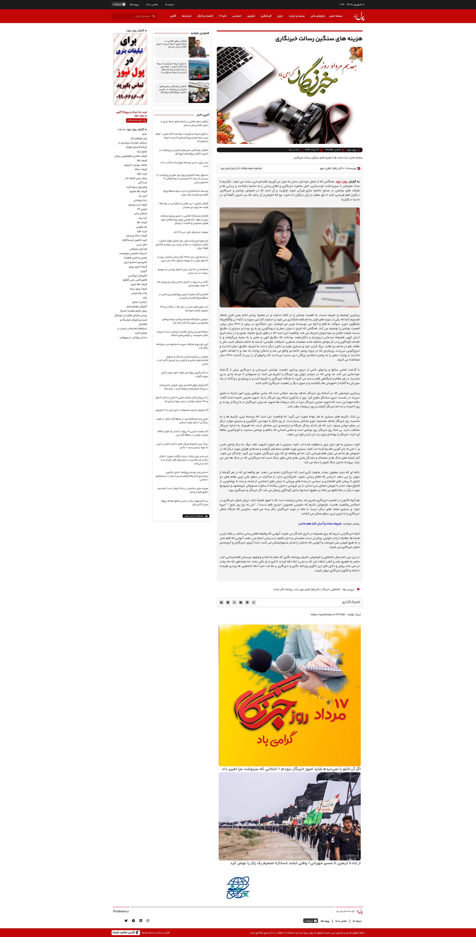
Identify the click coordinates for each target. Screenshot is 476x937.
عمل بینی (141, 245)
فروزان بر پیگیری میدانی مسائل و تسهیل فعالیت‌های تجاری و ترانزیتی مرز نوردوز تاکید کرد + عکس (182, 360)
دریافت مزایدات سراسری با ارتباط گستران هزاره (132, 145)
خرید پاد (142, 196)
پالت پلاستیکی (139, 293)
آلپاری (144, 271)
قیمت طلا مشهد (138, 191)
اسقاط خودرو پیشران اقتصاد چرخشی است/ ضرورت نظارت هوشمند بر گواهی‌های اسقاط (182, 333)
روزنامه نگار (286, 589)
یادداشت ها (340, 158)
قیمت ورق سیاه (138, 289)
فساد (276, 589)
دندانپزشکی (140, 200)
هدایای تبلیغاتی (138, 249)
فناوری (251, 16)
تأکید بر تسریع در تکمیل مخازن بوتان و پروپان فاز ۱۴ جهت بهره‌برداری (182, 284)
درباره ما (169, 5)
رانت (296, 589)
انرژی (280, 16)
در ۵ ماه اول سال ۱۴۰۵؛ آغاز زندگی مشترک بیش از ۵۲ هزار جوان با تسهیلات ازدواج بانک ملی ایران (182, 259)
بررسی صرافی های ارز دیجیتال (130, 315)
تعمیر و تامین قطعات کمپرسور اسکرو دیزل (135, 260)
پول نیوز (342, 181)
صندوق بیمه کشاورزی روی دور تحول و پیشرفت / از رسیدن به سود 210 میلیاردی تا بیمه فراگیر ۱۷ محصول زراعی (182, 178)
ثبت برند (142, 218)
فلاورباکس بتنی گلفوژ (135, 280)
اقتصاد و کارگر (205, 16)
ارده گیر (142, 183)
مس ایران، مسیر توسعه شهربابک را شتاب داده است (184, 164)
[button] (253, 602)
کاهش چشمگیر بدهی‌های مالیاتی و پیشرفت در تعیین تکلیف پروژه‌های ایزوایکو (173, 89)
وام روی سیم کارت (136, 187)
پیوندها (134, 5)
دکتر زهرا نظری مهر (332, 168)
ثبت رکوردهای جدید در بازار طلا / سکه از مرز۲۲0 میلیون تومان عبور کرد (184, 309)
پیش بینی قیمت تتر (136, 178)
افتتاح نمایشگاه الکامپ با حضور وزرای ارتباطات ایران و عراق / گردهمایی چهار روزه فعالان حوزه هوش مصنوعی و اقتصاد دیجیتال (184, 219)
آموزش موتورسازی (137, 307)
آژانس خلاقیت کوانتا (124, 932)
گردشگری (266, 16)
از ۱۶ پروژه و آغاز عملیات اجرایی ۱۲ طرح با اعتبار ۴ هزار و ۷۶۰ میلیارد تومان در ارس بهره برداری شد (181, 399)
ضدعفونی (141, 227)
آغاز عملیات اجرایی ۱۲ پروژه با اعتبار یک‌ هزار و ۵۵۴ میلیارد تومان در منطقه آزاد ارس (183, 433)
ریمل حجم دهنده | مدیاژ (133, 311)
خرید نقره (142, 174)
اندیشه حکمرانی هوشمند (133, 254)
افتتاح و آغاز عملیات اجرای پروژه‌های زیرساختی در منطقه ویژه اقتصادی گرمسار (183, 296)
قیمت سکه (141, 169)
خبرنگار (325, 589)
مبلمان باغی (140, 214)
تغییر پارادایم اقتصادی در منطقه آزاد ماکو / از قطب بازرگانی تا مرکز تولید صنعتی (182, 421)
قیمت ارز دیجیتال (137, 205)
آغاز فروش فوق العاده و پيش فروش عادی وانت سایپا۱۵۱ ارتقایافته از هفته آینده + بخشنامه (183, 387)
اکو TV (222, 16)
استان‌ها (187, 16)
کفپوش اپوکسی (137, 276)
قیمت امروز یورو (138, 267)
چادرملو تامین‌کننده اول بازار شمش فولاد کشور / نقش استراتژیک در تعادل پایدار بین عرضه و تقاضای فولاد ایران (182, 244)
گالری (173, 16)
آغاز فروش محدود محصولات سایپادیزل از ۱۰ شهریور (182, 410)
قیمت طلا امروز (139, 284)
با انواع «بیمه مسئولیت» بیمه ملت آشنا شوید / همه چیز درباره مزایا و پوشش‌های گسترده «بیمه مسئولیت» (172, 68)
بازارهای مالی (318, 16)
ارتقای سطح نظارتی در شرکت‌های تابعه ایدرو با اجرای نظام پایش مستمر (171, 44)
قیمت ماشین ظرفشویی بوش (130, 156)
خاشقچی (335, 589)
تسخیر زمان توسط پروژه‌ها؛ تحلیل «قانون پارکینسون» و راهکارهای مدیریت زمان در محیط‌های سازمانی (182, 476)
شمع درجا (142, 152)
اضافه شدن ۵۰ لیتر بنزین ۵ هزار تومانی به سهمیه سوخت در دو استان (183, 271)
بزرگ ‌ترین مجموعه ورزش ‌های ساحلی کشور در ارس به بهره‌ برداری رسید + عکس (182, 446)
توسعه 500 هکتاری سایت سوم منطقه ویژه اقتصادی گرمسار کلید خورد (185, 193)
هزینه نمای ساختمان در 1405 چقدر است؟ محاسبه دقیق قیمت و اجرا (183, 490)
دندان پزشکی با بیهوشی (133, 338)
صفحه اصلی (335, 16)
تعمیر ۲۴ (142, 209)
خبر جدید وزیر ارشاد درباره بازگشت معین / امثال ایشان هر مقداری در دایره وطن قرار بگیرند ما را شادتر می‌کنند (183, 460)
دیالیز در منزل (139, 302)
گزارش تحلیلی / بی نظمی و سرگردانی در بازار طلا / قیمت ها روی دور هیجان (183, 205)
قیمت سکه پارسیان (136, 236)
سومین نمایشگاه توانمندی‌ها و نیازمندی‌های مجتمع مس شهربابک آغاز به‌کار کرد (185, 321)
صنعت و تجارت (297, 16)
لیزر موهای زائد (138, 138)
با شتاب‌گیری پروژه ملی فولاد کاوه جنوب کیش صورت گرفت (184, 374)
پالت (144, 298)
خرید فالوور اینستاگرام (134, 240)
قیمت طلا (142, 161)
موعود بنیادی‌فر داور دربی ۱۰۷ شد (190, 232)
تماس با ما (152, 5)
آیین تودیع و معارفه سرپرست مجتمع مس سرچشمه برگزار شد (182, 346)
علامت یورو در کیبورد (135, 165)
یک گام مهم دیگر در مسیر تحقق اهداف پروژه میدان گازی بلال (184, 503)
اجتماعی (236, 16)
